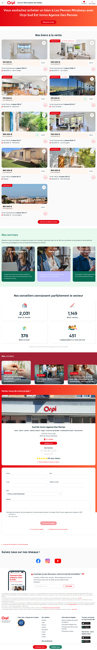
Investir (44, 636)
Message (8, 499)
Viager (44, 634)
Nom (51, 473)
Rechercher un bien (48, 22)
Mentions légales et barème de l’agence (70, 621)
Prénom (8, 473)
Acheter (44, 620)
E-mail (7, 482)
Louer (43, 622)
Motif (7, 490)
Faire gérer (45, 629)
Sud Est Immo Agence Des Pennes (29, 3)
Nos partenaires (47, 641)
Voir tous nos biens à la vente (48, 222)
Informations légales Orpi (69, 624)
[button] (42, 450)
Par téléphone (12, 514)
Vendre (44, 625)
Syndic (44, 632)
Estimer (44, 627)
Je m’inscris (68, 586)
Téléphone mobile (54, 482)
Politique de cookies (67, 631)
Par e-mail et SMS (13, 516)
